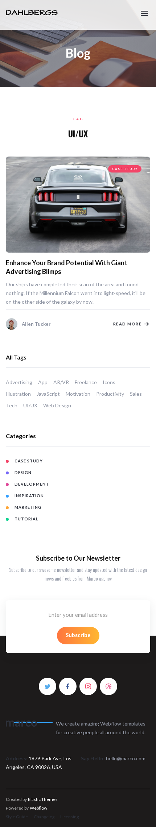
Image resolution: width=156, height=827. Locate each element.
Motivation (78, 394)
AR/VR (61, 382)
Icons (109, 382)
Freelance (86, 382)
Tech (11, 405)
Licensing (69, 816)
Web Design (57, 405)
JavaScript (48, 394)
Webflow (38, 808)
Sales (136, 394)
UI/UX (30, 405)
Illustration (18, 394)
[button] (144, 10)
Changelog (44, 816)
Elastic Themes (43, 799)
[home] (42, 15)
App (43, 382)
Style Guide (17, 816)
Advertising (19, 382)
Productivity (110, 394)
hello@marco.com (125, 758)
